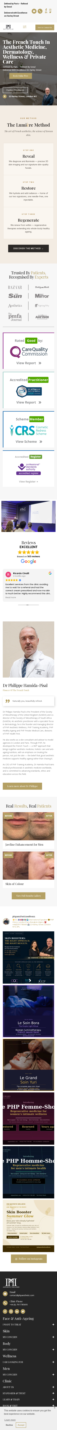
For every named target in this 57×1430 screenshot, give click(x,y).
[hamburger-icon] (24, 27)
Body (7, 1343)
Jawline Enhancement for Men (24, 844)
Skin (6, 1331)
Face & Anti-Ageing (18, 1318)
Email (12, 1292)
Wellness (9, 1356)
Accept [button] (21, 1425)
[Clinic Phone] (5, 1303)
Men (6, 1368)
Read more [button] (11, 597)
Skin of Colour (15, 884)
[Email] (5, 1293)
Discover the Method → (28, 248)
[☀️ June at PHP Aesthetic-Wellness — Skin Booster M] (28, 1226)
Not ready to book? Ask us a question (20, 82)
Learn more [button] (10, 1420)
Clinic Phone (16, 1301)
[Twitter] (50, 12)
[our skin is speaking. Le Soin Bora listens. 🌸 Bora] (28, 1011)
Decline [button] (9, 1425)
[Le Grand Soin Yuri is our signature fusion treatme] (28, 1065)
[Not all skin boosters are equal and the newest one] (28, 957)
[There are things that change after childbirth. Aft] (28, 1118)
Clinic (7, 1381)
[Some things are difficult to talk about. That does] (28, 1172)
